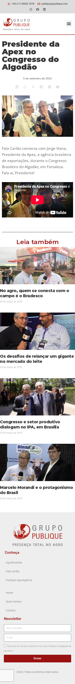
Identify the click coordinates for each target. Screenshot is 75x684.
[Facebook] (37, 9)
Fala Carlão (12, 571)
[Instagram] (31, 9)
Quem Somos (14, 601)
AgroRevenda (14, 562)
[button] (69, 23)
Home (9, 592)
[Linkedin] (44, 9)
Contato (11, 610)
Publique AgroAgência (19, 580)
